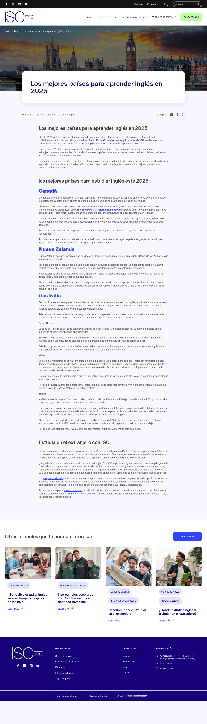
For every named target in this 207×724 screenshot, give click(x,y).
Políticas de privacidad (97, 695)
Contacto (127, 672)
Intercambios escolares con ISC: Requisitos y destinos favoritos (75, 598)
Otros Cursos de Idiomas (67, 661)
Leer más (13, 608)
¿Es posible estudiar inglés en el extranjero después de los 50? (27, 598)
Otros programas (162, 17)
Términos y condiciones (66, 695)
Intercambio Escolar (135, 17)
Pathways (60, 666)
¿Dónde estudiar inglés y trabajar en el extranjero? (177, 611)
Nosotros (138, 4)
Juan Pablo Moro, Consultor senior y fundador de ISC (113, 140)
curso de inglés (83, 209)
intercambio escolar (109, 209)
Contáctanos (191, 17)
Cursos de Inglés (108, 17)
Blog (166, 4)
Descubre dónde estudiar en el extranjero (127, 611)
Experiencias (153, 4)
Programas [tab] (63, 648)
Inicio (90, 17)
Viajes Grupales (62, 678)
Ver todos (187, 536)
